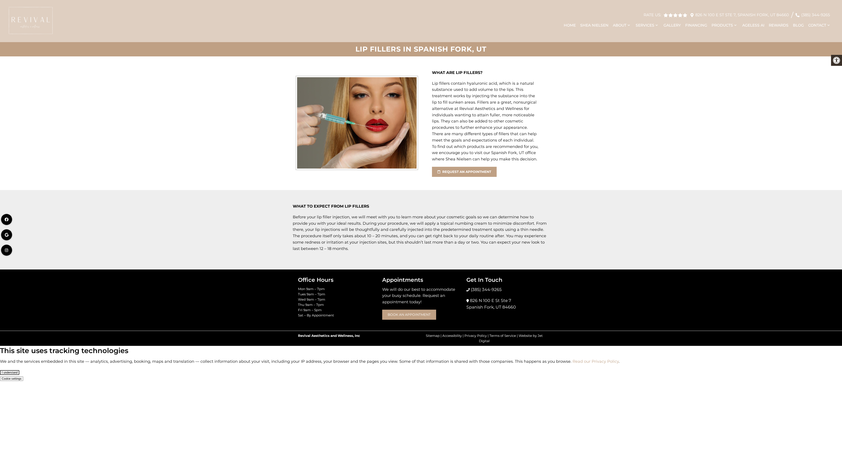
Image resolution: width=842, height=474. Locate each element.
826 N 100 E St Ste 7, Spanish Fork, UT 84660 (742, 15)
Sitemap (433, 336)
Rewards (778, 25)
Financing (696, 25)
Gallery (672, 25)
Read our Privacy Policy (596, 361)
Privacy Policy (475, 336)
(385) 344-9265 (815, 15)
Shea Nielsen (594, 25)
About (619, 25)
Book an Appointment (409, 314)
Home (570, 25)
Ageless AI (753, 25)
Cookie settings (11, 378)
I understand (10, 372)
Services (645, 25)
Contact (817, 25)
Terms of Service (502, 336)
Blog (798, 25)
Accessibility (452, 336)
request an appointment (466, 172)
